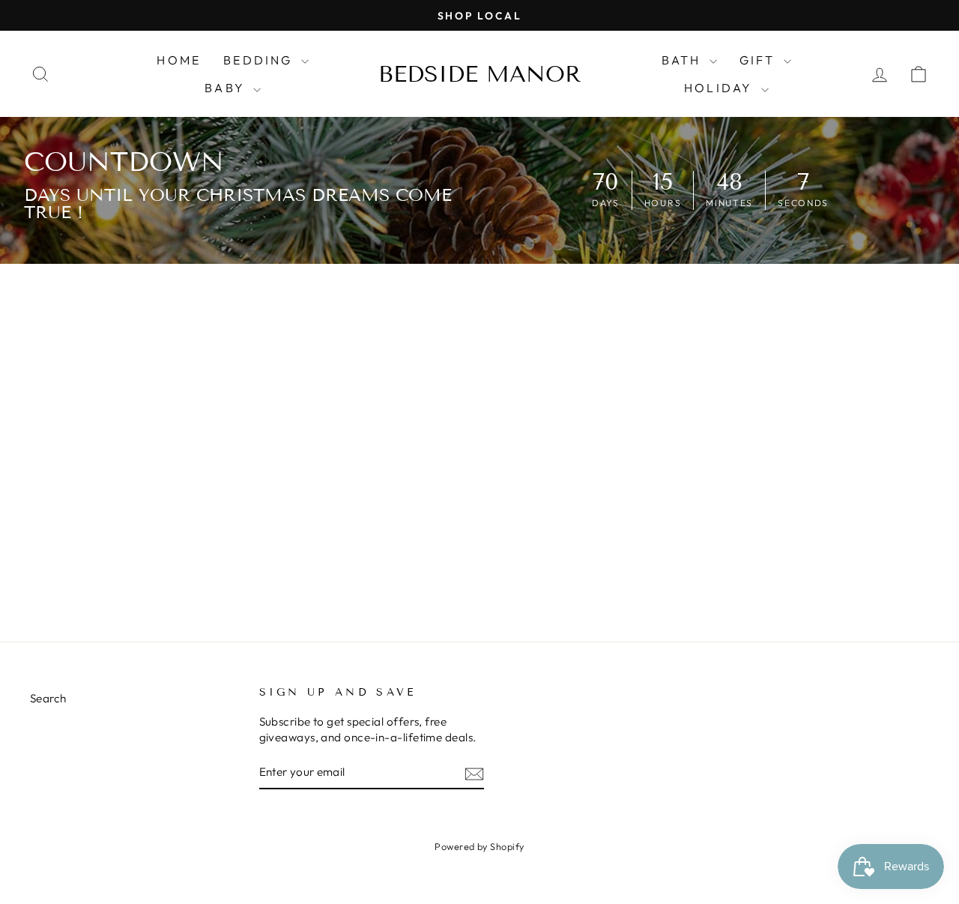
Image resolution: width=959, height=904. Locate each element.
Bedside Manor (479, 74)
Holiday (720, 87)
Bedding (260, 59)
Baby (227, 87)
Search (48, 698)
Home (179, 59)
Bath (684, 59)
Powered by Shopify (479, 846)
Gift (759, 59)
